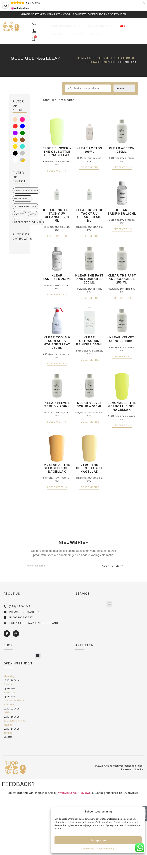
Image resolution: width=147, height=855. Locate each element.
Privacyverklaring (105, 848)
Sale (122, 25)
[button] (109, 604)
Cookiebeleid (87, 848)
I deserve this (57, 171)
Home (80, 58)
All (88, 58)
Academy (57, 34)
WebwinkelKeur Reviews (74, 793)
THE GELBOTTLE (102, 58)
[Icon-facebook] (7, 633)
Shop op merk (98, 25)
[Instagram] (16, 633)
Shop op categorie (63, 25)
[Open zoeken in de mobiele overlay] (34, 23)
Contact (95, 34)
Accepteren (98, 840)
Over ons (76, 34)
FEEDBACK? (18, 784)
